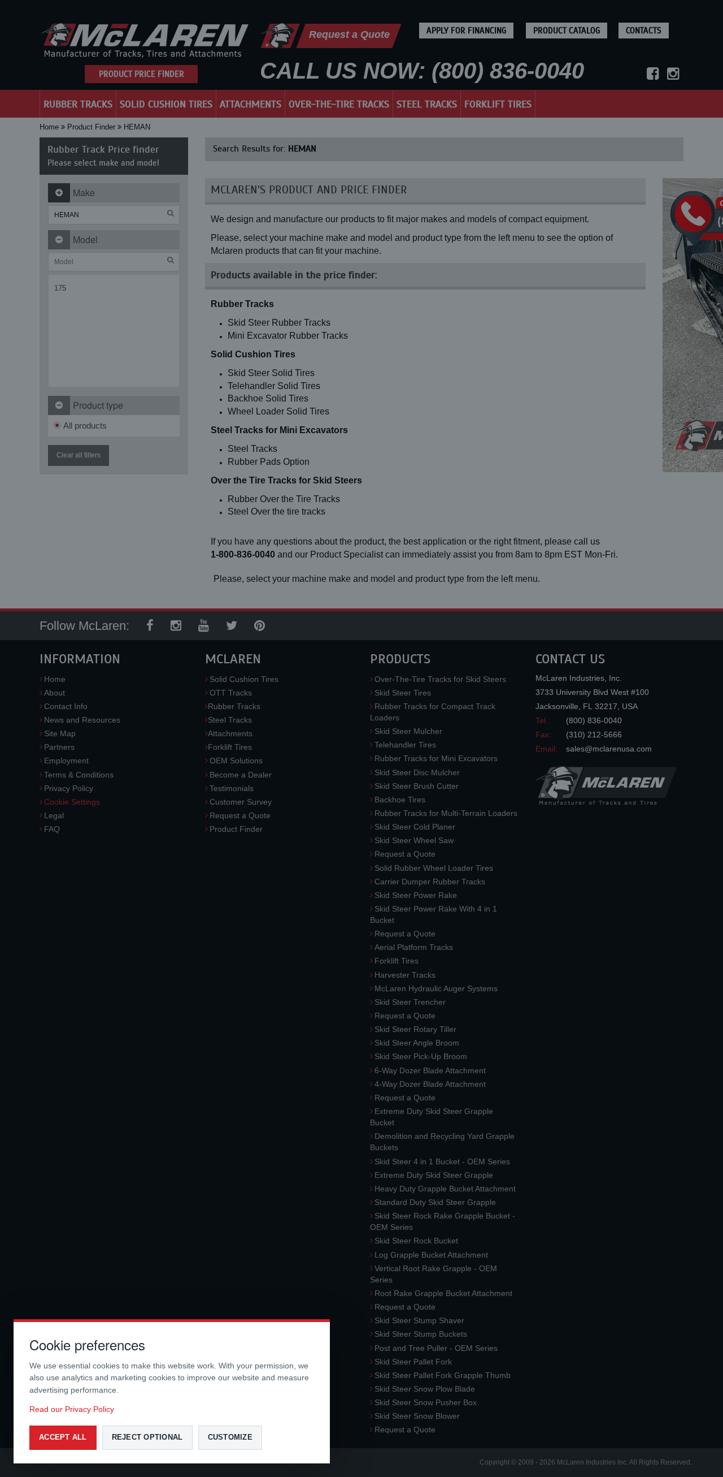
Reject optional (147, 1437)
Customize (230, 1437)
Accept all (63, 1437)
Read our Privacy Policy (71, 1409)
